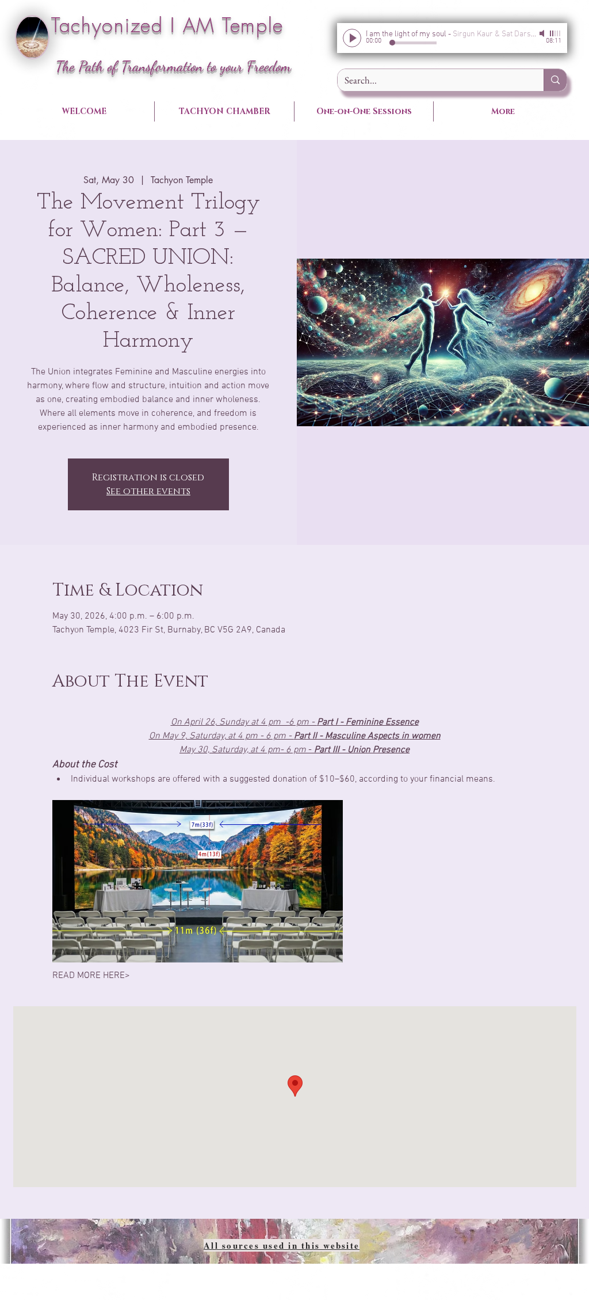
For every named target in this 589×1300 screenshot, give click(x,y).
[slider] (555, 33)
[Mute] (543, 33)
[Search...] (555, 80)
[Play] (352, 38)
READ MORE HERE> (91, 975)
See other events (148, 491)
